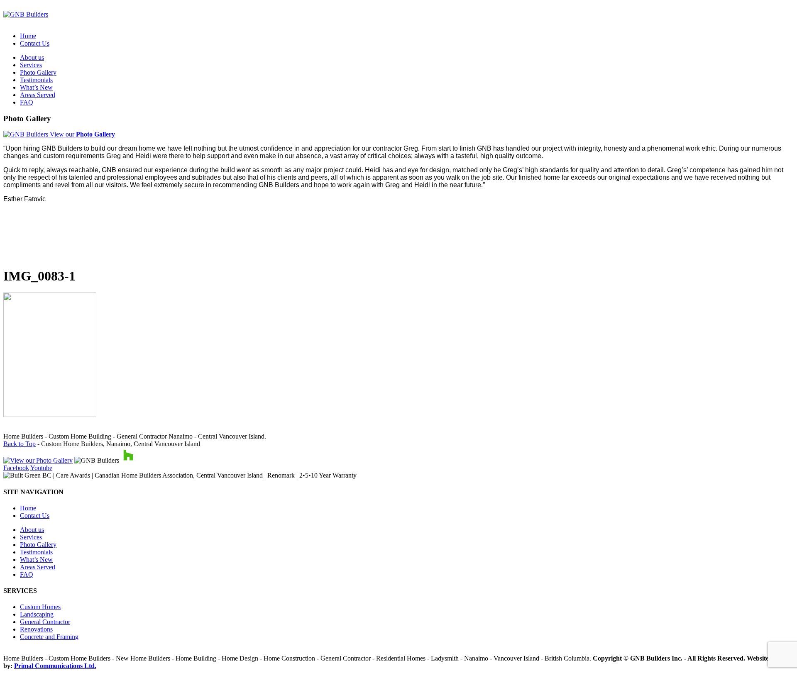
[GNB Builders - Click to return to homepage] (25, 14)
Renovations (36, 629)
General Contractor (45, 621)
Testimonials (36, 79)
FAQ (26, 102)
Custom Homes (40, 606)
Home (28, 35)
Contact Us (34, 43)
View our (81, 134)
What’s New (36, 87)
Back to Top (19, 443)
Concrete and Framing (49, 636)
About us (32, 57)
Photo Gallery (38, 72)
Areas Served (37, 94)
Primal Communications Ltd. (55, 665)
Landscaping (37, 614)
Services (31, 64)
